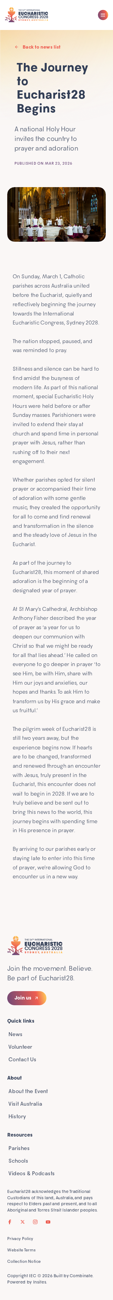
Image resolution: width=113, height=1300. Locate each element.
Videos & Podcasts (31, 1173)
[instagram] (35, 1222)
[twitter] (22, 1222)
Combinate (81, 1275)
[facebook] (10, 1222)
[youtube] (48, 1222)
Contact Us (22, 1059)
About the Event (28, 1091)
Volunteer (20, 1047)
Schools (18, 1161)
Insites (39, 1281)
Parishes (19, 1148)
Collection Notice (24, 1261)
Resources (20, 1135)
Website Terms (21, 1249)
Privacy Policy (20, 1238)
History (17, 1116)
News (15, 1034)
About (14, 1078)
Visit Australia (25, 1104)
